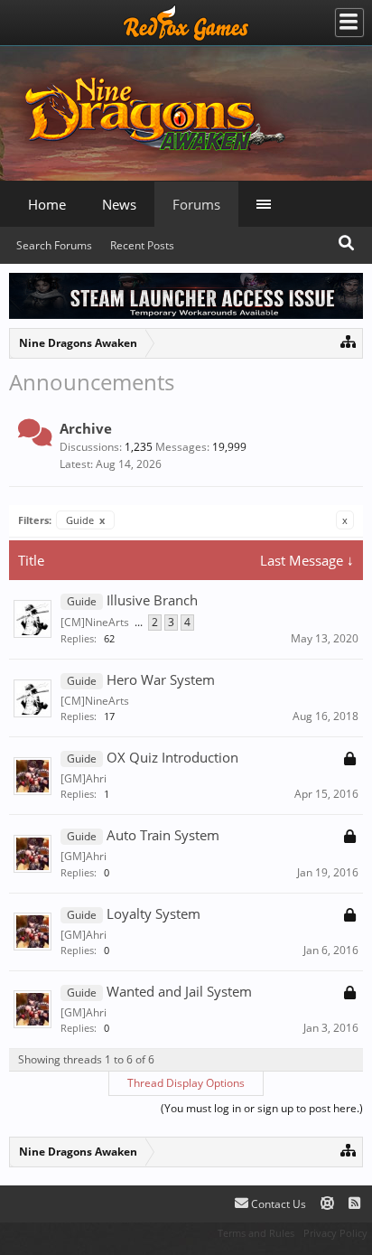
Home (47, 204)
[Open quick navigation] (348, 341)
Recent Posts (142, 245)
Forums (196, 204)
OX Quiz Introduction (172, 757)
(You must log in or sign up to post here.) (262, 1108)
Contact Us (277, 1204)
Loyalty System (153, 913)
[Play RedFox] (186, 22)
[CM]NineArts (94, 622)
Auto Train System (163, 835)
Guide (85, 520)
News (119, 204)
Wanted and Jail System (179, 991)
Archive (86, 428)
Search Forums (54, 245)
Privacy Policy (335, 1233)
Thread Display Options (186, 1083)
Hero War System (161, 679)
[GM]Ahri (83, 778)
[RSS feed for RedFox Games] (354, 1204)
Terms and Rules (256, 1233)
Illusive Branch (152, 600)
